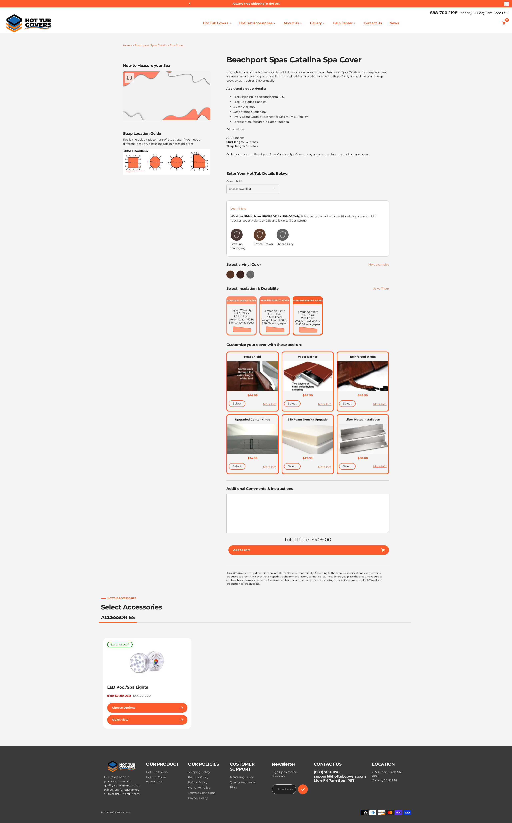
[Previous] (190, 4)
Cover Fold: (234, 181)
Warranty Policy (199, 787)
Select (237, 403)
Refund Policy (197, 782)
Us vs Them (381, 288)
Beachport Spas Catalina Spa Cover (159, 45)
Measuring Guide (242, 777)
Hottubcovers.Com (120, 812)
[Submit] (303, 789)
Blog (233, 787)
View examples (378, 264)
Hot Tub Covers (157, 772)
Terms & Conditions (201, 793)
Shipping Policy (199, 772)
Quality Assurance (242, 782)
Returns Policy (198, 777)
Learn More (238, 208)
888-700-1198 (443, 12)
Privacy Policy (198, 798)
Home (127, 45)
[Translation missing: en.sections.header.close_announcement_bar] (506, 3)
